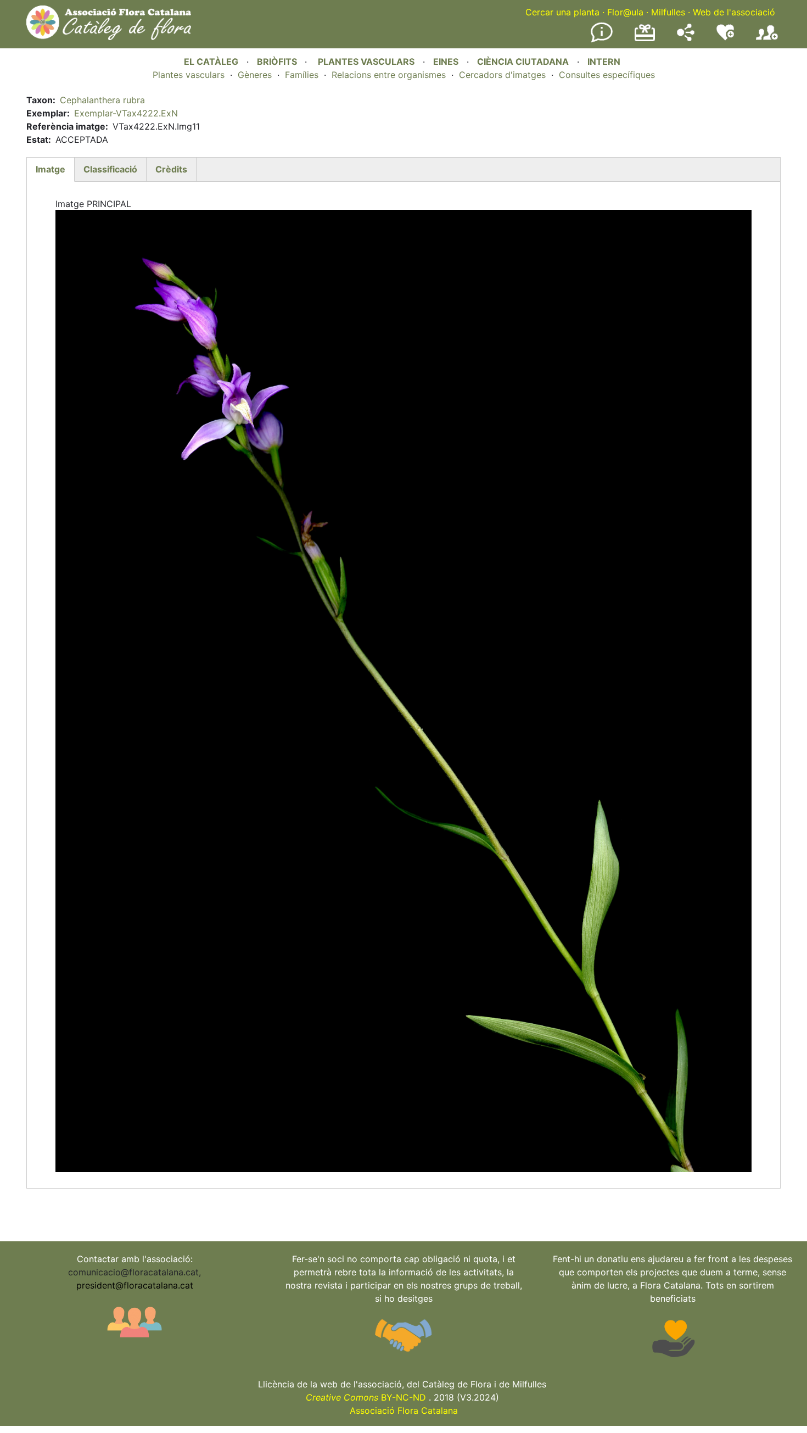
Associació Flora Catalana (404, 1410)
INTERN (603, 61)
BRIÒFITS (278, 61)
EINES (445, 61)
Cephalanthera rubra (102, 99)
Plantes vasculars (189, 74)
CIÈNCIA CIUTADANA (523, 61)
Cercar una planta (562, 12)
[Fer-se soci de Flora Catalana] (767, 40)
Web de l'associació (734, 12)
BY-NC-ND (366, 1397)
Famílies (301, 74)
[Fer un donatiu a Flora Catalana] (645, 39)
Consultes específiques (607, 74)
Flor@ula (625, 12)
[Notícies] (602, 40)
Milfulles (668, 12)
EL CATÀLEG (211, 61)
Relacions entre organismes (389, 74)
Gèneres (255, 74)
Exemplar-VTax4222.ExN (126, 113)
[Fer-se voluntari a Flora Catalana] (725, 37)
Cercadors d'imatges (502, 74)
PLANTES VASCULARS (366, 61)
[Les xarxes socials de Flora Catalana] (685, 37)
